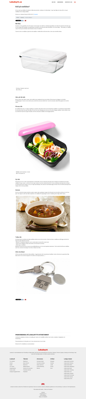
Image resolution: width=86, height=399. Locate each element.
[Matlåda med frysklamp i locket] (43, 143)
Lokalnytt (12, 359)
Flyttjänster (25, 371)
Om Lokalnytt (12, 361)
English (11, 364)
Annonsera (40, 359)
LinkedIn (41, 389)
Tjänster (25, 359)
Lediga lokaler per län (68, 378)
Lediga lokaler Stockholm (69, 361)
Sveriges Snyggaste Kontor (15, 371)
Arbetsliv (36, 14)
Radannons (25, 364)
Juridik (51, 364)
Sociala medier (12, 369)
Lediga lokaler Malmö (68, 364)
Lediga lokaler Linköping (68, 373)
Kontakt (11, 363)
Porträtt (51, 366)
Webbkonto (25, 361)
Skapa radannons (40, 364)
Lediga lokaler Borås (68, 368)
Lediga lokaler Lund (67, 371)
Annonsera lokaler (40, 361)
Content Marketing (40, 366)
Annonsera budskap (41, 363)
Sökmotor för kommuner (27, 368)
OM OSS (53, 2)
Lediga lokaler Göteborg (68, 363)
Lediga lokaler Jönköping (69, 369)
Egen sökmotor (26, 363)
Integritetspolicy (13, 368)
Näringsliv (52, 361)
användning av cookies (61, 386)
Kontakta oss (68, 2)
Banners (38, 368)
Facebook (50, 389)
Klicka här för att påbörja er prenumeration (24, 343)
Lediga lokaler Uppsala (68, 376)
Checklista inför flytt (27, 369)
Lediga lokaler (68, 359)
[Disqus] (43, 316)
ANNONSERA (60, 2)
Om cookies (12, 366)
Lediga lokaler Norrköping (69, 375)
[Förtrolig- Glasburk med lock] (43, 60)
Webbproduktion (26, 366)
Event (51, 368)
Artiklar (17, 17)
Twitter (45, 389)
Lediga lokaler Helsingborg (69, 366)
